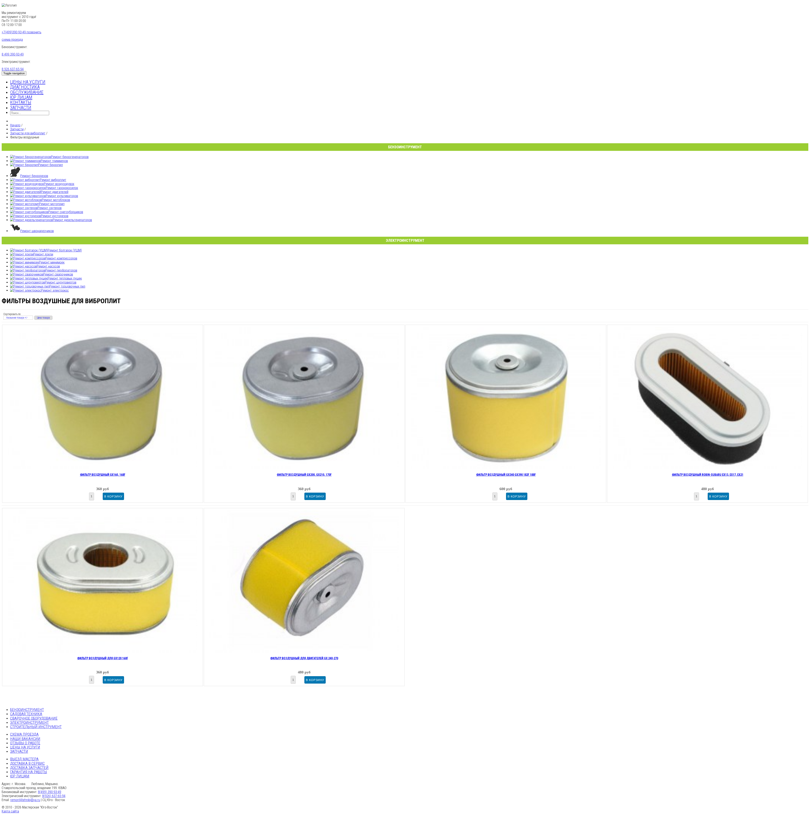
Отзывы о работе (25, 743)
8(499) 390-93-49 (49, 792)
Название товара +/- (17, 317)
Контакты (20, 102)
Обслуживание (26, 92)
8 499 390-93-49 (13, 54)
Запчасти (20, 107)
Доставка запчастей (29, 767)
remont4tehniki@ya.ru (25, 800)
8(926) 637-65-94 (53, 796)
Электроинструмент (29, 722)
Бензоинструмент (27, 709)
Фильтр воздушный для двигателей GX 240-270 (304, 658)
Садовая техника (26, 714)
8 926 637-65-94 (13, 69)
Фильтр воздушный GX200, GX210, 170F (304, 474)
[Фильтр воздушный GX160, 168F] (102, 468)
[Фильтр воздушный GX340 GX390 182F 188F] (506, 468)
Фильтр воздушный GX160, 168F (102, 474)
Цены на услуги (27, 82)
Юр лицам (21, 97)
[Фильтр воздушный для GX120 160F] (102, 651)
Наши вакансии (25, 739)
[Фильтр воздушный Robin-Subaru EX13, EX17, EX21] (707, 468)
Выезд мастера (24, 759)
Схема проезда (24, 734)
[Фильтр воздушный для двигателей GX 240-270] (304, 651)
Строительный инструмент (36, 726)
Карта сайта (10, 811)
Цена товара (43, 317)
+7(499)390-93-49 (21, 32)
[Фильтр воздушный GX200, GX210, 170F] (304, 468)
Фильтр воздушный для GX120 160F (102, 658)
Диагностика (25, 87)
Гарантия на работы (28, 772)
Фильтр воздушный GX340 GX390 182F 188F (506, 474)
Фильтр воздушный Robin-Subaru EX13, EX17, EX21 (707, 474)
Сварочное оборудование (34, 718)
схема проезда (12, 40)
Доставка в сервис (27, 763)
